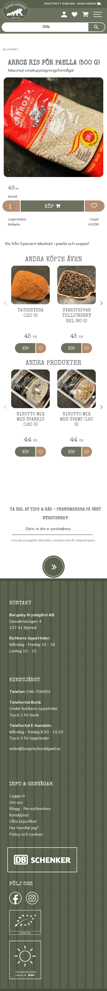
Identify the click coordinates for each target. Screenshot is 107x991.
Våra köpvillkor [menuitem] (23, 821)
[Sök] (96, 27)
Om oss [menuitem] (16, 802)
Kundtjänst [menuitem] (19, 814)
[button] (97, 14)
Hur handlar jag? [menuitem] (24, 827)
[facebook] (10, 899)
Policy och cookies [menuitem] (26, 834)
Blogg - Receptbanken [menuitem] (30, 808)
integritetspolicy (85, 540)
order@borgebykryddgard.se (34, 748)
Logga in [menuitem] (17, 795)
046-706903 (38, 691)
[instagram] (15, 899)
